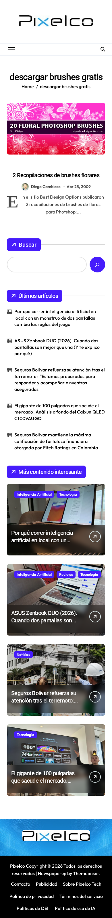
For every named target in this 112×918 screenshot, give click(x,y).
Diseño (45, 165)
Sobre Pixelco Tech (82, 884)
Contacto (20, 884)
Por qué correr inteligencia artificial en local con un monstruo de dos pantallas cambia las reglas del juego (55, 317)
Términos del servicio (81, 896)
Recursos (65, 165)
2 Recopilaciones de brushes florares (56, 175)
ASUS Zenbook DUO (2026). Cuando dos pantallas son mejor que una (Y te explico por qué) (57, 347)
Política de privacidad (31, 896)
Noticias (23, 654)
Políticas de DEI (32, 908)
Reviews (66, 574)
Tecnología (68, 494)
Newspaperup (52, 873)
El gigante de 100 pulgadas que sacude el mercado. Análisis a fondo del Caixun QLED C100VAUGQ (59, 412)
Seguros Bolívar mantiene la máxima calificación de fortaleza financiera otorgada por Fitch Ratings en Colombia (56, 441)
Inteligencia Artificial (34, 494)
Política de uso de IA (74, 908)
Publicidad (46, 884)
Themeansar (86, 873)
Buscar (27, 244)
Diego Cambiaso (46, 186)
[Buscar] (97, 264)
